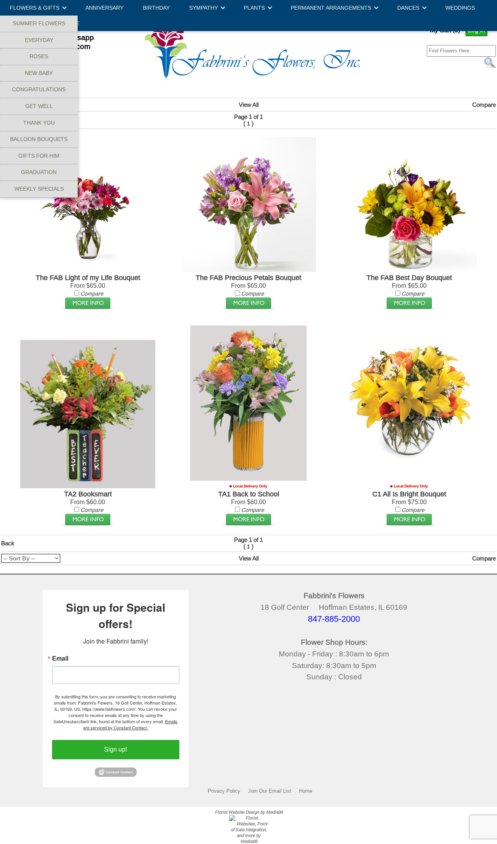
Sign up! (115, 749)
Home (305, 791)
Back (7, 543)
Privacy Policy (224, 791)
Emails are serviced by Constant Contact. (130, 724)
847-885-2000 (334, 619)
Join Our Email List (269, 791)
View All (249, 104)
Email (60, 658)
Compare (484, 104)
